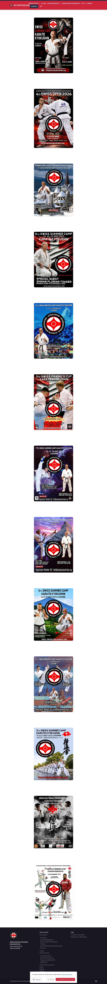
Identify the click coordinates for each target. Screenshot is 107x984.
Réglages (38, 979)
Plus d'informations (67, 974)
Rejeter (52, 979)
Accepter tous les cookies (66, 979)
